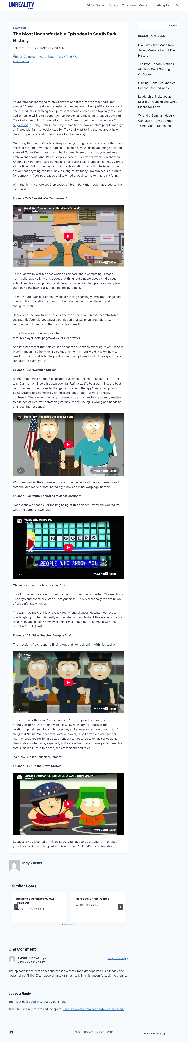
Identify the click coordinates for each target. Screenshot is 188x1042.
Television (129, 5)
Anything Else (162, 5)
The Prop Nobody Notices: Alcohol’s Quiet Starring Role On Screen (157, 69)
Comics (144, 5)
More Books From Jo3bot (92, 898)
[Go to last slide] (16, 907)
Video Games (96, 5)
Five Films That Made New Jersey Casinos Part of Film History (157, 50)
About (78, 1032)
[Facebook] (11, 1032)
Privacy (100, 1032)
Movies (114, 5)
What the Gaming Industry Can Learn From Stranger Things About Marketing (156, 121)
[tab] (62, 924)
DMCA (109, 1032)
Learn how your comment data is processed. (93, 1009)
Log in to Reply (118, 958)
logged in (32, 1001)
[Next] (120, 907)
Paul (21, 909)
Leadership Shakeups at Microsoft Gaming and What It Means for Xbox (158, 102)
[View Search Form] (177, 5)
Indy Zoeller (22, 48)
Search (173, 25)
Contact (88, 1032)
